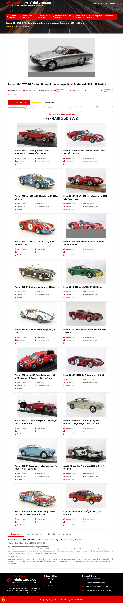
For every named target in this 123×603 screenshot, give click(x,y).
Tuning (112, 3)
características (35, 534)
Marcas (94, 3)
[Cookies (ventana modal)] (3, 599)
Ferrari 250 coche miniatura (44, 17)
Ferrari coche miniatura (27, 17)
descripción (16, 534)
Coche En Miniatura (12, 17)
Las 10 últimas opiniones (59, 534)
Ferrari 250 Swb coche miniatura (63, 17)
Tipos (103, 3)
